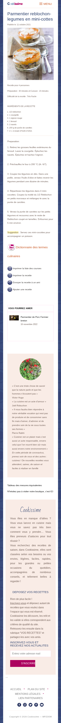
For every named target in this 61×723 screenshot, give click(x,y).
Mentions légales (28, 693)
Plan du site (36, 689)
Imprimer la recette (22, 275)
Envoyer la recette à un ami (26, 282)
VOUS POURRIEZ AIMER (20, 308)
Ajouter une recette (22, 289)
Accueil (15, 689)
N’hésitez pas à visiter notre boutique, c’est (30, 491)
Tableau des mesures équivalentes (24, 485)
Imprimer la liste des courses (27, 268)
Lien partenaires (30, 698)
